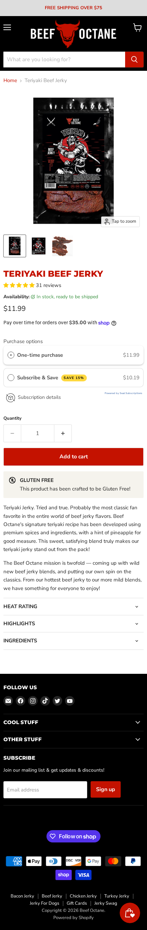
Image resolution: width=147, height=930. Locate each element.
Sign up (105, 789)
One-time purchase (40, 355)
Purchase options (23, 341)
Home (10, 80)
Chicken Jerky (83, 896)
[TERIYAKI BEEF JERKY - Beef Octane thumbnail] (63, 246)
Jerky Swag (105, 903)
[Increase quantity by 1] (63, 433)
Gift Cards (77, 903)
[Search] (134, 59)
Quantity (12, 418)
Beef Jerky (52, 896)
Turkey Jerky (116, 896)
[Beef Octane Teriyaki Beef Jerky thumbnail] (15, 246)
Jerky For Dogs (44, 903)
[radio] (11, 355)
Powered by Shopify (73, 918)
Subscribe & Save (50, 377)
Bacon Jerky (22, 896)
